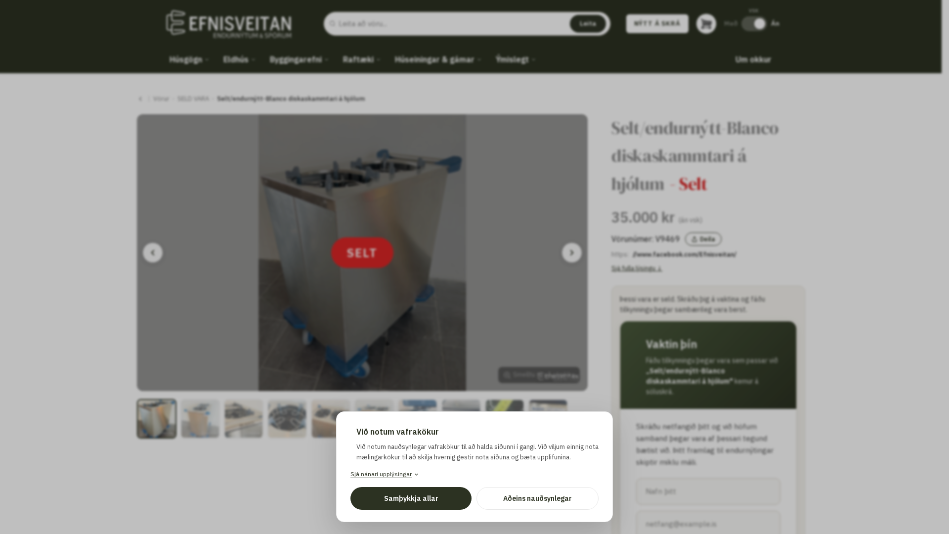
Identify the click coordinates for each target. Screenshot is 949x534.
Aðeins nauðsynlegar (537, 498)
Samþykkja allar (411, 498)
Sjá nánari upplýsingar (381, 474)
